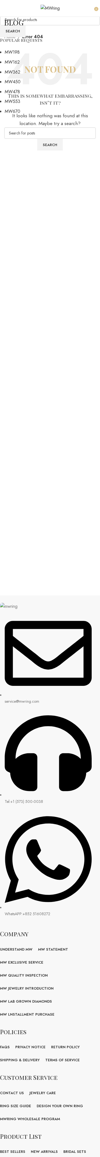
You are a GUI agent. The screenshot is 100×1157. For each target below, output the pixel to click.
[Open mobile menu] (7, 8)
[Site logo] (50, 8)
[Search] (90, 8)
